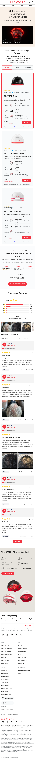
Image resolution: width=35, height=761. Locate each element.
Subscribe (28, 626)
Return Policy (4, 673)
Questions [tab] (15, 335)
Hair (13, 5)
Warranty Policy (5, 676)
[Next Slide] (32, 327)
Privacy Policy (5, 685)
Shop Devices (8, 573)
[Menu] (2, 2)
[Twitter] (21, 635)
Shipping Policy (5, 679)
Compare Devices (22, 648)
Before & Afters (22, 651)
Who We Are (21, 663)
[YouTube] (12, 635)
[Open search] (30, 2)
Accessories (4, 663)
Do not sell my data (6, 694)
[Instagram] (7, 635)
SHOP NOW (26, 122)
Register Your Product (7, 688)
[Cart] (33, 2)
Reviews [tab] (5, 335)
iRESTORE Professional (7, 648)
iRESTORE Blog (22, 657)
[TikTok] (16, 635)
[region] (17, 327)
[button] (17, 304)
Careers (20, 673)
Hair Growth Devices (6, 654)
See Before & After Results (17, 283)
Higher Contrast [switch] (9, 698)
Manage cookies (9, 703)
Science (20, 645)
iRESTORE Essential (6, 651)
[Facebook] (3, 635)
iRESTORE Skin (5, 660)
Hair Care (3, 657)
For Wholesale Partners (24, 670)
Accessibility (4, 691)
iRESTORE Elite (5, 645)
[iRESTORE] (17, 2)
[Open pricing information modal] (12, 123)
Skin (22, 5)
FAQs (19, 654)
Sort (20, 338)
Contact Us (4, 670)
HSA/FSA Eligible (22, 660)
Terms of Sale (4, 682)
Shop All (4, 5)
